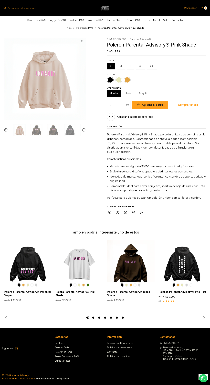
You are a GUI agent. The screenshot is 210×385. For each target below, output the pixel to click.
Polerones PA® (36, 20)
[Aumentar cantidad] (127, 105)
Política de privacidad (119, 356)
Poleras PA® (77, 20)
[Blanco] (32, 285)
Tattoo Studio (115, 20)
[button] (87, 317)
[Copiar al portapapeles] (141, 213)
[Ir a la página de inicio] (105, 8)
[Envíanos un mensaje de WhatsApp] (203, 378)
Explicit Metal (152, 20)
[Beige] (119, 80)
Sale (165, 20)
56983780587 (171, 343)
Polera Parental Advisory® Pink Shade (75, 293)
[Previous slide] (6, 130)
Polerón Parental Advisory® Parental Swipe (27, 293)
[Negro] (110, 80)
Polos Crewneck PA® (66, 356)
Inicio (69, 28)
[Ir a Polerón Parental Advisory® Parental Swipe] (28, 264)
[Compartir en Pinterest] (133, 213)
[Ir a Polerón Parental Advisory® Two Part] (182, 264)
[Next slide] (83, 130)
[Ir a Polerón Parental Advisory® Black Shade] (131, 264)
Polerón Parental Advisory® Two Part (182, 291)
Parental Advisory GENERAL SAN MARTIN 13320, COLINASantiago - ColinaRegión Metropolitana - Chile (181, 353)
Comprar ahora (188, 104)
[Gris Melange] (36, 285)
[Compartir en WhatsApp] (125, 213)
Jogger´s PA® (57, 20)
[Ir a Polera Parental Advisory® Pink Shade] (79, 264)
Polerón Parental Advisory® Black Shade (128, 293)
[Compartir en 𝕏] (117, 213)
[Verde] (87, 285)
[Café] (127, 80)
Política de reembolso (119, 347)
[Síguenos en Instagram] (16, 348)
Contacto (177, 20)
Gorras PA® (133, 20)
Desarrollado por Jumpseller (52, 378)
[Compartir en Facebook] (109, 213)
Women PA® (96, 20)
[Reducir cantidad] (110, 105)
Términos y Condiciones (120, 343)
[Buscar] (5, 8)
